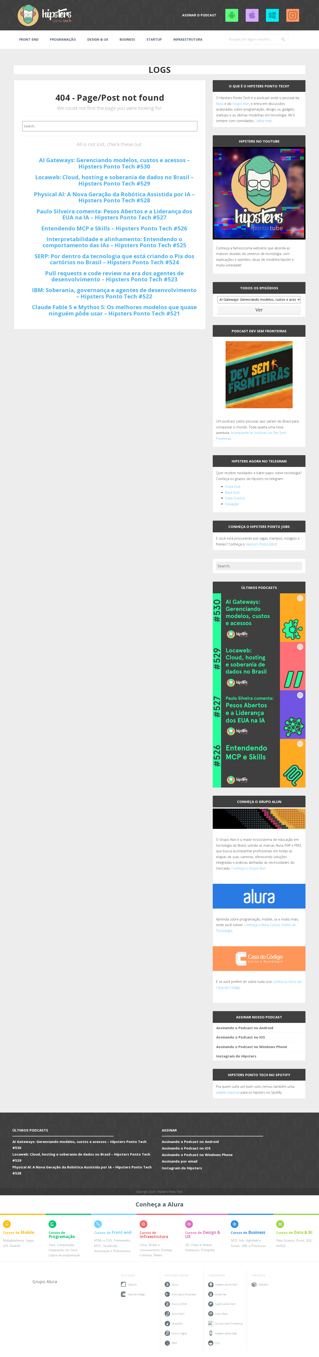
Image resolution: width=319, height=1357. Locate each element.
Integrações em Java (63, 1250)
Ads (241, 1240)
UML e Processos (253, 1246)
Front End (232, 486)
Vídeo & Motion (201, 1245)
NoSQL (281, 1246)
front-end (29, 39)
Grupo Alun (240, 103)
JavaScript (110, 1246)
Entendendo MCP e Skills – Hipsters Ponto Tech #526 (114, 228)
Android (15, 1246)
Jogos (30, 1240)
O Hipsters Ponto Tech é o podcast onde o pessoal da (257, 98)
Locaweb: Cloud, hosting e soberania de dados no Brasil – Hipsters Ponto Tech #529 (114, 180)
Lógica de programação (64, 1255)
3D (187, 1245)
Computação (65, 1245)
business (127, 39)
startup (154, 39)
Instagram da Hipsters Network (292, 15)
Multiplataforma (13, 1240)
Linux (143, 1245)
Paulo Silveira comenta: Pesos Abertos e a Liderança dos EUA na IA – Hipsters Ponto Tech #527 (114, 214)
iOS (5, 1246)
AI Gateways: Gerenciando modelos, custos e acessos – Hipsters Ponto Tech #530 (114, 163)
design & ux (97, 39)
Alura (219, 103)
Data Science (235, 498)
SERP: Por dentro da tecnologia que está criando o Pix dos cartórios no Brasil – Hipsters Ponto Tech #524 (114, 259)
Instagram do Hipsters (236, 1056)
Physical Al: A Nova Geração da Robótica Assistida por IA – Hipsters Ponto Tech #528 (114, 197)
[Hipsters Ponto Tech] (45, 15)
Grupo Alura (44, 1281)
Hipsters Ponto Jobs (261, 544)
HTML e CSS (103, 1240)
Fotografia (208, 1250)
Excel (300, 1240)
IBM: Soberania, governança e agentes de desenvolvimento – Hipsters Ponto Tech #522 (114, 293)
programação (63, 39)
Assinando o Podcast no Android (231, 15)
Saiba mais (263, 120)
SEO (234, 1240)
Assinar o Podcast (199, 15)
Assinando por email (179, 1161)
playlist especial (228, 1092)
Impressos (192, 1250)
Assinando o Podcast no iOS (252, 15)
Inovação (232, 504)
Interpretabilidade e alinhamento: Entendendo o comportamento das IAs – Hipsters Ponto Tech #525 (114, 242)
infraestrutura (187, 39)
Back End (232, 492)
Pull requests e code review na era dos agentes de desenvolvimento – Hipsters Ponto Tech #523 (114, 276)
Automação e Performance (112, 1251)
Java (52, 1245)
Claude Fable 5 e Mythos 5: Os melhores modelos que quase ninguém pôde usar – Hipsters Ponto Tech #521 (114, 310)
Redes (158, 1255)
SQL (309, 1240)
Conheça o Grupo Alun (248, 868)
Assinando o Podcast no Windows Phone (272, 15)
